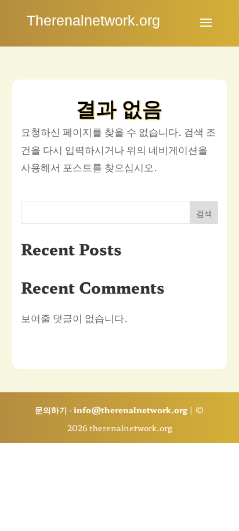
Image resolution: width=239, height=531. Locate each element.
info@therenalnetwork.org (130, 410)
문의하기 (51, 410)
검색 (204, 213)
